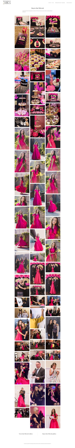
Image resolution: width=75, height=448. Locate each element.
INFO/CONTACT (69, 2)
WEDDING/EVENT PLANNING (60, 2)
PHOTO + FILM (51, 2)
